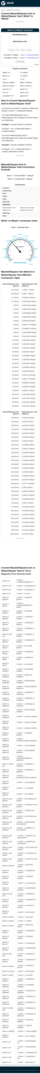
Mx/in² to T (6, 581)
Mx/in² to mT (7, 586)
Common (6, 188)
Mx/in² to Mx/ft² (7, 975)
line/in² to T (24, 89)
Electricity (6, 202)
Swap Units (20, 61)
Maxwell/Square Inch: (20, 34)
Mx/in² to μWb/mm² (6, 758)
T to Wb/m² (24, 72)
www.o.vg (36, 1070)
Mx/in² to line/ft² (8, 917)
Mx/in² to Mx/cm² (26, 86)
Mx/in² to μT (6, 590)
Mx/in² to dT (6, 1048)
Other (5, 216)
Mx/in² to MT (7, 1057)
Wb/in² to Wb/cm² (26, 82)
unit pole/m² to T (8, 96)
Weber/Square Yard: (20, 41)
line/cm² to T (7, 89)
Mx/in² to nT (6, 1062)
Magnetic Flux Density (26, 210)
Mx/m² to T (6, 76)
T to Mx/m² (24, 76)
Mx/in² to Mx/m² (8, 926)
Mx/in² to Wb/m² (5, 605)
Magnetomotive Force (9, 207)
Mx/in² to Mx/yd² (8, 971)
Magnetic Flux (7, 210)
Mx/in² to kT (6, 1053)
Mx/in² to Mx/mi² (8, 966)
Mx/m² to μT (24, 92)
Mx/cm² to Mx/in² (9, 86)
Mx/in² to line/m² (8, 866)
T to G (22, 79)
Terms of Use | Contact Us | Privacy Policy (12, 1070)
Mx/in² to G (6, 593)
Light (4, 199)
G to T (5, 79)
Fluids (5, 196)
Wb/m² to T (6, 72)
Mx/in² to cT (6, 1042)
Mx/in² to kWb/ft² (8, 1031)
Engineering (7, 191)
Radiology (6, 213)
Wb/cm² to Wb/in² (9, 82)
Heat (4, 193)
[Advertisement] (20, 24)
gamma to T (24, 96)
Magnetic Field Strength (27, 207)
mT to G (5, 92)
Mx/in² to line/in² (8, 921)
